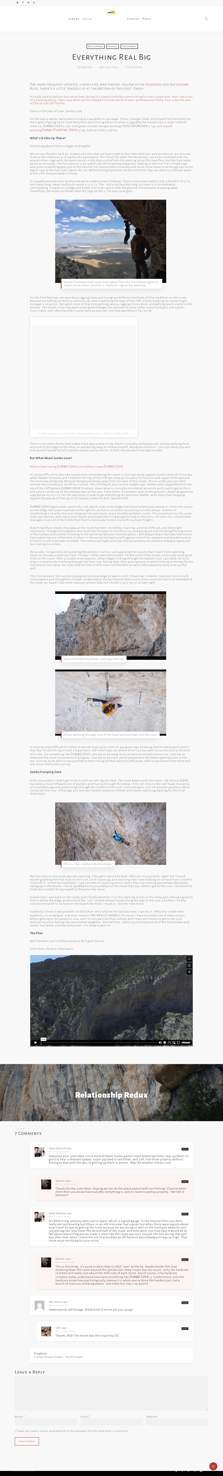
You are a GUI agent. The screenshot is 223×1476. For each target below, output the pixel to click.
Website (152, 1416)
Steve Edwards (57, 1148)
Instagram (179, 84)
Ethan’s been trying (53, 466)
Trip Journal (129, 46)
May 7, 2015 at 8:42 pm (58, 1305)
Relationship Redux (111, 1092)
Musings (112, 46)
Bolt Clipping (95, 46)
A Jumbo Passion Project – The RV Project (58, 1357)
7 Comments (133, 67)
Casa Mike (94, 119)
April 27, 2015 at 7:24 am (66, 1184)
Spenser (86, 67)
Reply (185, 1149)
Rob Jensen (55, 1302)
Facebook (153, 84)
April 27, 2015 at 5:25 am (59, 1151)
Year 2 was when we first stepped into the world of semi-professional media (110, 100)
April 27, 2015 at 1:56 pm (59, 1216)
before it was (94, 466)
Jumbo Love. (114, 466)
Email (85, 1416)
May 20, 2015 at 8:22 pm (66, 1331)
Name (20, 1416)
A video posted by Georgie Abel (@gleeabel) (65, 433)
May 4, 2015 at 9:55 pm (65, 1262)
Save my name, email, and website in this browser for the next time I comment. (73, 1431)
